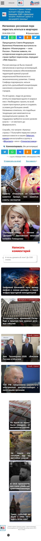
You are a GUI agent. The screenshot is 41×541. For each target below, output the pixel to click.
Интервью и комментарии (28, 300)
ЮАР (20, 14)
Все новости (31, 161)
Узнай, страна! (33, 335)
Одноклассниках (28, 141)
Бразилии (13, 14)
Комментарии (33, 33)
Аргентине (28, 14)
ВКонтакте (8, 141)
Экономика (34, 269)
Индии (21, 12)
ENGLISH (11, 3)
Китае (27, 12)
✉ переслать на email (12, 161)
